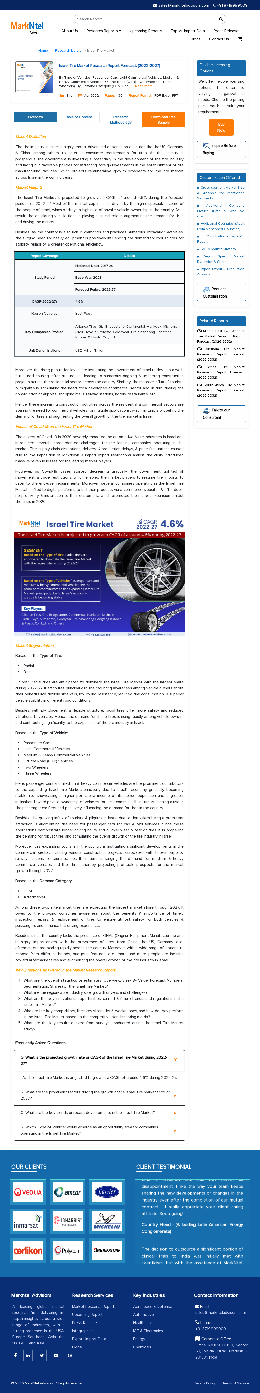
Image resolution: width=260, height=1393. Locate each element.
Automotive (143, 1314)
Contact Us (219, 39)
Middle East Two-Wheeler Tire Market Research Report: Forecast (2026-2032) (221, 336)
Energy (139, 1339)
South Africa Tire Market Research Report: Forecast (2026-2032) (221, 390)
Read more (144, 86)
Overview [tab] (35, 117)
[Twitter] (42, 1355)
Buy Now (221, 127)
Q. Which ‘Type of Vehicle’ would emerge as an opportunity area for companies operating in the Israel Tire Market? (89, 1130)
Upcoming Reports (146, 30)
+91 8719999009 (232, 5)
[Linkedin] (15, 1355)
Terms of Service (235, 1383)
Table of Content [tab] (78, 117)
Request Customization (215, 293)
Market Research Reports (94, 1306)
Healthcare (142, 1322)
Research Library (68, 50)
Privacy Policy (205, 1383)
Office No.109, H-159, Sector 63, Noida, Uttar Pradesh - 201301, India (221, 1351)
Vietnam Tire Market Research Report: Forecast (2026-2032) (221, 354)
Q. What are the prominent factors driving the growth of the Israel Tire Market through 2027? (96, 1095)
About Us (69, 30)
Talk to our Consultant (216, 414)
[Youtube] (56, 1355)
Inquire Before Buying (219, 149)
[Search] (221, 19)
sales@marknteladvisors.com (183, 5)
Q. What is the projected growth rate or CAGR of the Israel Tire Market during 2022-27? (94, 1060)
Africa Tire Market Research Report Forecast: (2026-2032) (221, 372)
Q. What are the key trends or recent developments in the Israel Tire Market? (88, 1112)
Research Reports (103, 30)
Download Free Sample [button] (163, 120)
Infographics (82, 1330)
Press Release (226, 30)
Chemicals (142, 1347)
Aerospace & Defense (152, 1306)
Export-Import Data (188, 30)
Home (43, 50)
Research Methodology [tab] (121, 120)
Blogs (196, 39)
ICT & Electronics (148, 1330)
